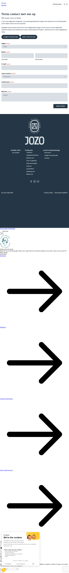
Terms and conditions (61, 192)
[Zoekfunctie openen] (64, 4)
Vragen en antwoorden (51, 155)
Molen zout (29, 174)
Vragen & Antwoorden (10, 37)
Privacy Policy (48, 192)
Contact (47, 158)
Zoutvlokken (30, 168)
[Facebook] (31, 181)
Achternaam (39, 59)
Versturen (60, 106)
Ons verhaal (15, 152)
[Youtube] (38, 181)
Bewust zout (30, 158)
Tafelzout (29, 152)
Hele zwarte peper (31, 163)
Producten (29, 150)
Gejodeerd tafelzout (32, 155)
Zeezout (29, 166)
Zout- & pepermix (31, 160)
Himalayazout (30, 171)
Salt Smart (47, 152)
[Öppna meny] (67, 4)
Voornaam (4, 59)
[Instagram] (34, 181)
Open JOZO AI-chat (28, 37)
